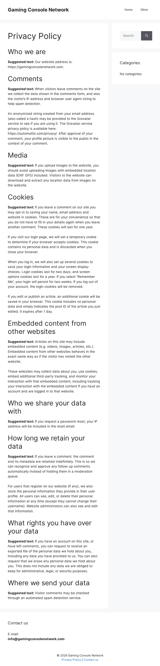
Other (144, 9)
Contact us (91, 660)
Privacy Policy (71, 660)
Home (128, 9)
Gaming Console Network (38, 10)
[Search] (146, 35)
